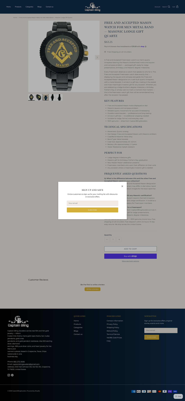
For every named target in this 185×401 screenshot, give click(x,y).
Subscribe (92, 210)
